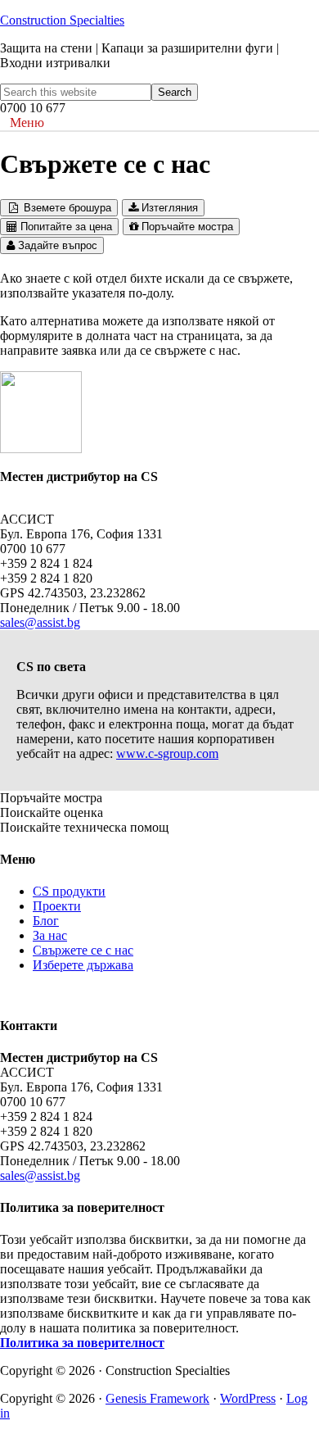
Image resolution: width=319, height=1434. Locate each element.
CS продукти (69, 891)
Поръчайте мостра (185, 226)
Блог (46, 921)
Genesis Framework (157, 1398)
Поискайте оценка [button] (51, 812)
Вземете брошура (65, 208)
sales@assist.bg (40, 622)
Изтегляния (168, 208)
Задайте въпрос (56, 245)
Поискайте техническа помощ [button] (84, 827)
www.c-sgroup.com (167, 753)
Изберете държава (83, 965)
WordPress (248, 1398)
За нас (50, 935)
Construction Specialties (62, 20)
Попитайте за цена (64, 226)
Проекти (57, 906)
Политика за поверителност (82, 1343)
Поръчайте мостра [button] (51, 798)
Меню (27, 122)
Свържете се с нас (83, 950)
